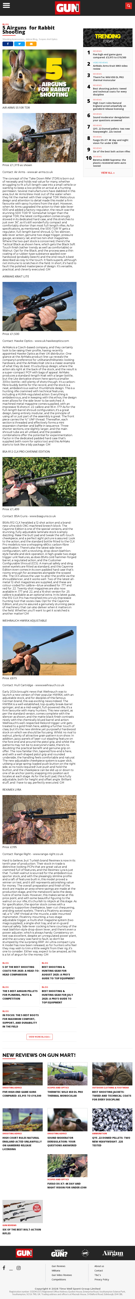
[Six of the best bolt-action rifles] (22, 1211)
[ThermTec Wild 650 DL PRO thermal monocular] (67, 1074)
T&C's (97, 1275)
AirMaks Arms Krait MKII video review (110, 67)
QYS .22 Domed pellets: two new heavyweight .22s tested (111, 130)
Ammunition (99, 1133)
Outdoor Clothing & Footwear (110, 1087)
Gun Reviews (9, 1225)
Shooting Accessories (13, 39)
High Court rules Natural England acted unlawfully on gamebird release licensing (109, 105)
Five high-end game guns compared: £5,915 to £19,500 (109, 56)
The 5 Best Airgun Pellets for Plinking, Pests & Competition (20, 994)
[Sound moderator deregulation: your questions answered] (67, 1120)
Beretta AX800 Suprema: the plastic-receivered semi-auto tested (109, 162)
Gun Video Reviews (62, 1275)
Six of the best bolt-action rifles (111, 151)
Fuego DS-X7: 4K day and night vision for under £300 (110, 141)
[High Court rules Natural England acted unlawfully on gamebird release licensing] (22, 1120)
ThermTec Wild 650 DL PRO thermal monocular (108, 79)
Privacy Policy (101, 1279)
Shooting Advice (12, 1087)
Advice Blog (31, 39)
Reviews (97, 51)
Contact (98, 1270)
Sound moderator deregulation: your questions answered (111, 119)
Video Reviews (100, 62)
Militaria (56, 1270)
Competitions (59, 1279)
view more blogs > (39, 1037)
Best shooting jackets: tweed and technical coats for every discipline (110, 91)
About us (99, 1266)
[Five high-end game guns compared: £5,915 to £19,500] (22, 1074)
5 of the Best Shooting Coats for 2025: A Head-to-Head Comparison (21, 970)
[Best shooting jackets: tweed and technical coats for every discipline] (112, 1074)
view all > (108, 172)
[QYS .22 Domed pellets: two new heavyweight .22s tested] (112, 1120)
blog (5, 963)
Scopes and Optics (58, 1087)
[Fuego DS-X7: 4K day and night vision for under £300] (67, 1166)
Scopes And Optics (48, 39)
